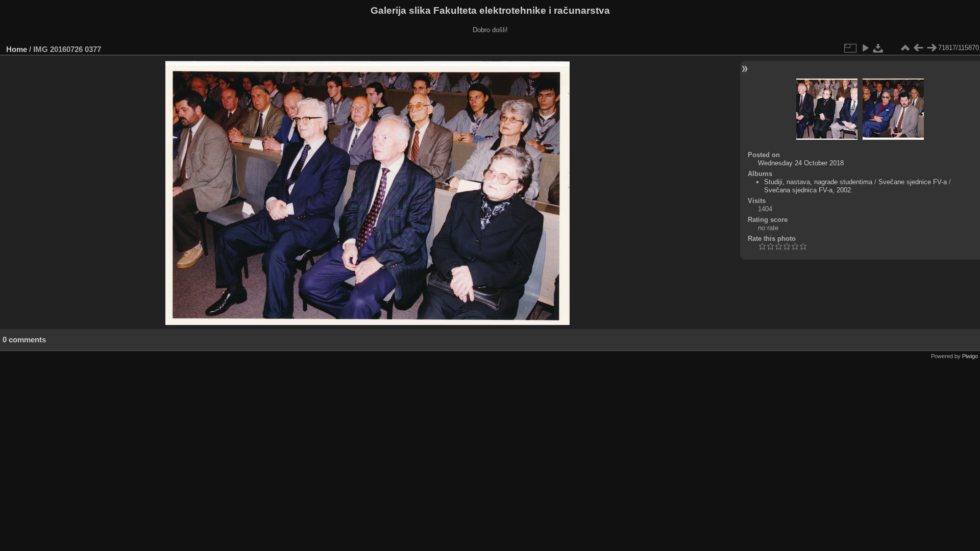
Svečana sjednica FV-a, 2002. (808, 190)
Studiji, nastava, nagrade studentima (818, 182)
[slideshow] (865, 48)
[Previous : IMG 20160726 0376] (918, 48)
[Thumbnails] (905, 48)
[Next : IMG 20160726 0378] (931, 48)
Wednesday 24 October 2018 (801, 163)
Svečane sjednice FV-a (912, 182)
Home (16, 49)
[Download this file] (878, 48)
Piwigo (970, 356)
